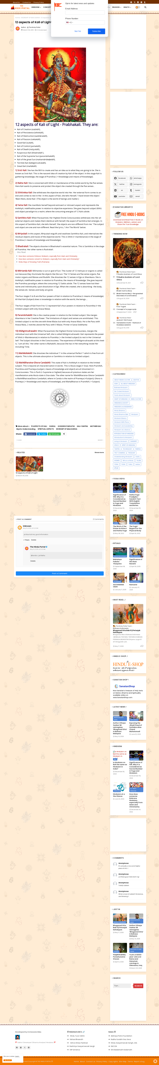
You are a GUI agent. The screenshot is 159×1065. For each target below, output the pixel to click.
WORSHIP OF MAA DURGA (30, 18)
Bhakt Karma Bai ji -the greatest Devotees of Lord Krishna (130, 295)
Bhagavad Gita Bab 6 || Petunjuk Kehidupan (126, 631)
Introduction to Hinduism (123, 437)
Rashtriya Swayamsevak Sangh (82, 1046)
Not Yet (78, 31)
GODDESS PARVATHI (66, 426)
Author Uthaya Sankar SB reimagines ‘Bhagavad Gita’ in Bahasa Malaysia (120, 728)
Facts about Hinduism (122, 395)
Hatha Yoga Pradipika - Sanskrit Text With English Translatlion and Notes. (135, 500)
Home (17, 18)
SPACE (116, 445)
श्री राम (116, 468)
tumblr (137, 190)
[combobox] (69, 22)
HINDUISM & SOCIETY (121, 403)
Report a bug (139, 1061)
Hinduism (134, 414)
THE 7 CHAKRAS (119, 453)
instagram (138, 184)
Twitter (43, 434)
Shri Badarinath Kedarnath (121, 1050)
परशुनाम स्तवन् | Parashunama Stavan (119, 957)
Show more (99, 452)
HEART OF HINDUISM (121, 399)
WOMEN (117, 460)
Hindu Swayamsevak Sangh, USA (124, 1043)
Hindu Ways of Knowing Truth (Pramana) (34, 262)
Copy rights (113, 1061)
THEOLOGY (131, 453)
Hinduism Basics (120, 418)
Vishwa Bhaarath (76, 1039)
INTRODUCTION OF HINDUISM (124, 434)
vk (122, 190)
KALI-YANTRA (82, 426)
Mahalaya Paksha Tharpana (117, 561)
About (82, 1061)
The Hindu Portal (37, 547)
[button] (145, 7)
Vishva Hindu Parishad (79, 1043)
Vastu (137, 457)
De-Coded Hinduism (121, 391)
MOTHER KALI (95, 426)
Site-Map (122, 1061)
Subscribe (96, 31)
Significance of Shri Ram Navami (135, 561)
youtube (122, 196)
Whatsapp (55, 434)
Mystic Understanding (25, 429)
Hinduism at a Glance (122, 430)
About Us (16, 2)
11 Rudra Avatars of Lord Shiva (128, 278)
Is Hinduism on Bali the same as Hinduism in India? (120, 765)
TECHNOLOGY (127, 449)
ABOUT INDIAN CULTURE (122, 380)
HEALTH (126, 7)
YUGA (123, 464)
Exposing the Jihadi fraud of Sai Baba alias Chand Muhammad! (135, 727)
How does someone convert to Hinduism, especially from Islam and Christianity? (49, 259)
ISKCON (114, 1046)
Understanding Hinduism (123, 457)
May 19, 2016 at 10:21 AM (37, 549)
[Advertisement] (71, 39)
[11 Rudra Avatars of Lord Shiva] (128, 253)
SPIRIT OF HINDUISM (128, 445)
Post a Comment (59, 573)
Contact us (26, 2)
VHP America (75, 1050)
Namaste (133, 585)
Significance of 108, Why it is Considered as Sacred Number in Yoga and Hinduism (119, 500)
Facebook (31, 434)
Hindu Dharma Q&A (121, 414)
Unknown (27, 526)
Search (138, 986)
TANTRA (117, 449)
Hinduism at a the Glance (119, 795)
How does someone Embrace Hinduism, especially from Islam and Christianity (48, 256)
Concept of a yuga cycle (126, 309)
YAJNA (139, 460)
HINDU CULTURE (136, 399)
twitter (121, 184)
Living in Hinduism (120, 441)
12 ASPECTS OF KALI (39, 426)
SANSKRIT (133, 441)
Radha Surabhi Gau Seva (121, 1039)
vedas (137, 464)
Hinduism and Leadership (123, 426)
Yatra (130, 464)
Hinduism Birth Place (121, 422)
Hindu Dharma (119, 411)
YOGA (116, 464)
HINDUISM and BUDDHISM (123, 407)
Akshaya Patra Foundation (121, 1036)
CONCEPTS (47, 7)
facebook (122, 178)
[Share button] (63, 433)
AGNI (116, 384)
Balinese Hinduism (121, 387)
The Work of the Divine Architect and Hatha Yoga (120, 528)
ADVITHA (136, 380)
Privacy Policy (39, 2)
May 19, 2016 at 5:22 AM (30, 528)
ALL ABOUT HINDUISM (128, 384)
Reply (27, 540)
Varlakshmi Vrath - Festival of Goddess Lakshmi (129, 324)
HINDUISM (35, 7)
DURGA (52, 426)
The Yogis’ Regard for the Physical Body (135, 528)
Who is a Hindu (128, 460)
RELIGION (116, 7)
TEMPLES (138, 449)
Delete (33, 540)
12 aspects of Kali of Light (26, 473)
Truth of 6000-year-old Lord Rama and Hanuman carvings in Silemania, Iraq (135, 960)
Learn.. (17, 1056)
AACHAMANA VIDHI (118, 586)
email (137, 196)
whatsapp (138, 178)
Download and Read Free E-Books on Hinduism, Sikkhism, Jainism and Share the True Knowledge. (128, 222)
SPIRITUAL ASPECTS (46, 429)
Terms (130, 1061)
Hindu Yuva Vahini (77, 1036)
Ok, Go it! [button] (8, 1060)
